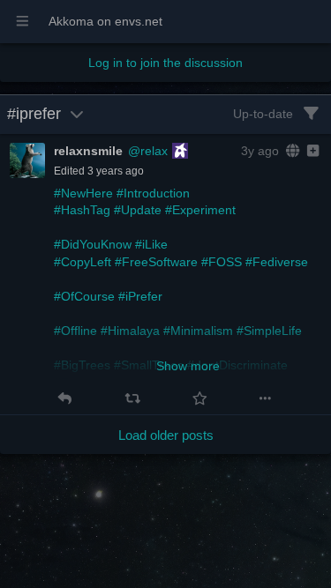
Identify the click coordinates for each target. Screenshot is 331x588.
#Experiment (200, 210)
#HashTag (82, 210)
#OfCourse (84, 296)
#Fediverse (276, 262)
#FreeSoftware (156, 262)
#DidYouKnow (93, 244)
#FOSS (221, 262)
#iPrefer (140, 296)
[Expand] (311, 150)
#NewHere (83, 193)
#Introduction (153, 193)
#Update (138, 210)
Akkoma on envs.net (105, 21)
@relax (148, 151)
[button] (65, 398)
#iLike (151, 244)
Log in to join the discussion (165, 63)
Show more (188, 366)
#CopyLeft (82, 262)
